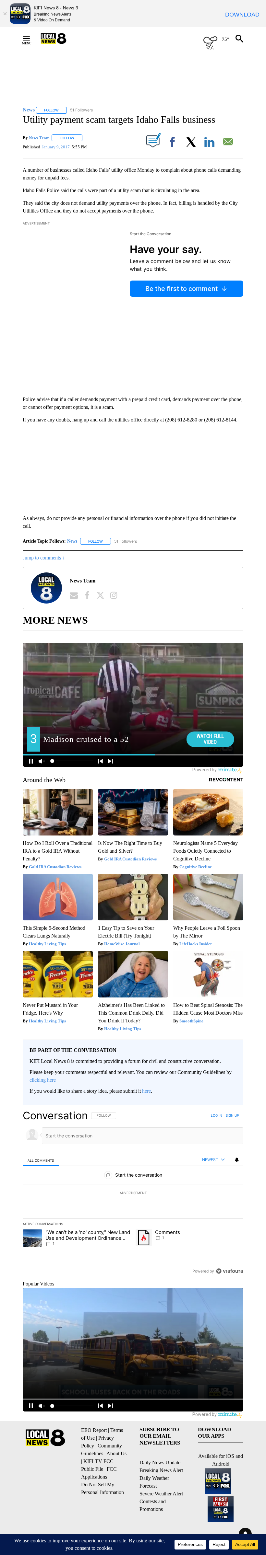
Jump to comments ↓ (44, 557)
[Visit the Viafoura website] (229, 1271)
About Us (116, 1453)
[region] (133, 1193)
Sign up (232, 1115)
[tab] (41, 1160)
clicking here (43, 1080)
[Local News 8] (61, 38)
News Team (39, 137)
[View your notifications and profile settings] (236, 1159)
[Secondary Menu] (31, 38)
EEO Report (94, 1430)
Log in (216, 1115)
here (146, 1091)
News (72, 541)
